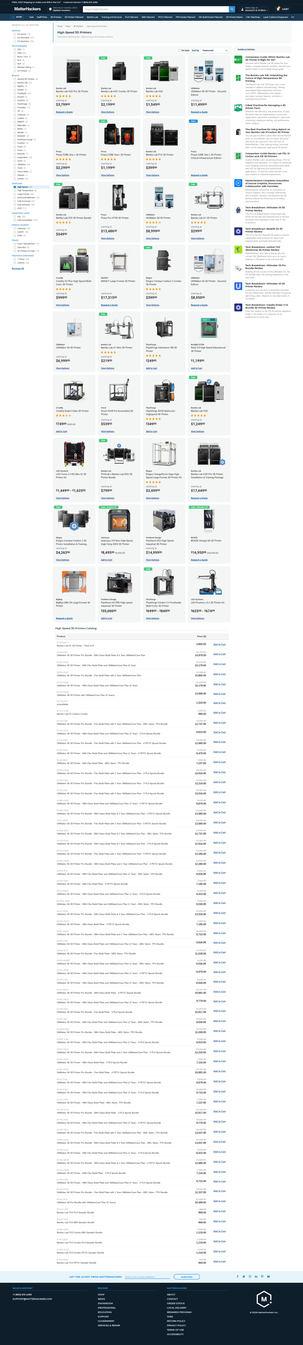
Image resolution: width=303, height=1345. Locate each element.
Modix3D (23, 136)
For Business (25, 41)
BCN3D (22, 90)
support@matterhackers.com (32, 1299)
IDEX (21, 208)
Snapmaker (24, 157)
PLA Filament (131, 17)
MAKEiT (22, 122)
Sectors (16, 30)
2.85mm (23, 263)
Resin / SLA (24, 56)
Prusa (21, 146)
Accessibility (175, 1334)
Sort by (195, 50)
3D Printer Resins (234, 17)
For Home (24, 34)
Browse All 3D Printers (25, 25)
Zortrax (22, 178)
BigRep (22, 86)
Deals (15, 240)
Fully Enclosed (26, 201)
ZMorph (22, 175)
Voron (21, 168)
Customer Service (71, 2)
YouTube (268, 1276)
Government (106, 1321)
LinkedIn (256, 1276)
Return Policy (176, 1321)
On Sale (185, 50)
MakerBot (23, 125)
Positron (22, 143)
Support (103, 1316)
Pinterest (262, 1276)
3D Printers (55, 17)
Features (17, 183)
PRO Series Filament (185, 17)
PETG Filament (165, 17)
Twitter (244, 1276)
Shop (101, 1294)
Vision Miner (24, 171)
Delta (21, 235)
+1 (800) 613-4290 (89, 2)
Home (59, 26)
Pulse (21, 150)
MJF (21, 64)
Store (68, 26)
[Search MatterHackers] (232, 9)
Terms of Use (175, 1329)
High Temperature (27, 190)
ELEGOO (22, 100)
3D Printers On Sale (28, 251)
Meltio (21, 129)
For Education (25, 37)
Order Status (176, 1303)
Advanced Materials (28, 197)
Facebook (237, 1276)
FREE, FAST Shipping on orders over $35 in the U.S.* (36, 2)
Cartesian (23, 228)
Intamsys (23, 114)
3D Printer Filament (74, 17)
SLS (20, 60)
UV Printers (24, 71)
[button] (63, 9)
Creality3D (24, 93)
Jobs (170, 1316)
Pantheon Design (26, 139)
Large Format (25, 194)
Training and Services (111, 17)
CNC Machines (253, 17)
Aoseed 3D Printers (27, 79)
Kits (21, 216)
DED (21, 49)
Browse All (18, 268)
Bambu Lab (92, 17)
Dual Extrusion (26, 204)
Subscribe (187, 1277)
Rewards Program (179, 1312)
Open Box (23, 247)
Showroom (105, 1303)
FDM (21, 53)
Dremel (22, 97)
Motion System (20, 224)
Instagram (250, 1276)
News (101, 1299)
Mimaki (22, 132)
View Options (107, 112)
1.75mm (23, 259)
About (171, 1294)
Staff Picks (42, 17)
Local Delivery (176, 1307)
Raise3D (22, 154)
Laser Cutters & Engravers (275, 17)
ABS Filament (148, 17)
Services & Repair (109, 1325)
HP (20, 111)
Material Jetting (26, 67)
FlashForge (24, 104)
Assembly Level (21, 213)
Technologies (19, 45)
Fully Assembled (27, 220)
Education (105, 1312)
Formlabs (23, 107)
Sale (31, 17)
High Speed (24, 187)
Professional (107, 1307)
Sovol (21, 161)
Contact (172, 1299)
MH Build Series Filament (211, 17)
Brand (15, 75)
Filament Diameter (23, 255)
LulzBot (22, 118)
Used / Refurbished (28, 244)
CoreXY (23, 232)
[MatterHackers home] (27, 9)
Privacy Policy (176, 1325)
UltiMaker (23, 164)
